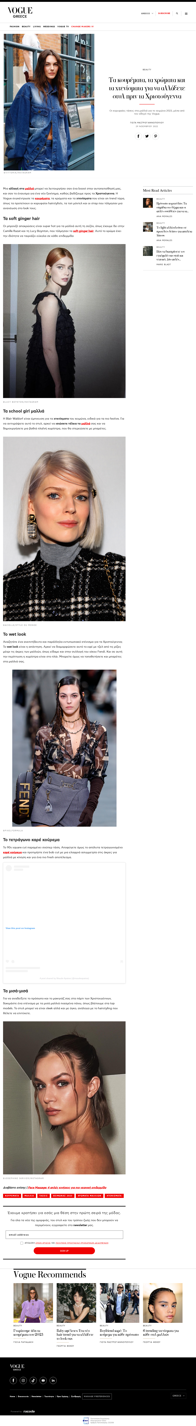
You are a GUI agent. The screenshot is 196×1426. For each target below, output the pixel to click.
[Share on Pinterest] (155, 137)
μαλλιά (29, 188)
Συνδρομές (76, 1396)
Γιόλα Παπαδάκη (23, 1342)
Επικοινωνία (23, 1396)
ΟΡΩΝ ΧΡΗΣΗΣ (42, 1243)
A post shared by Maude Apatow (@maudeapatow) (64, 978)
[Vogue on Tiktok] (33, 1380)
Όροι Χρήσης (62, 1396)
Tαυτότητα (49, 1396)
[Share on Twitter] (147, 137)
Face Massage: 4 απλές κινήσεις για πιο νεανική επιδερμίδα (66, 1187)
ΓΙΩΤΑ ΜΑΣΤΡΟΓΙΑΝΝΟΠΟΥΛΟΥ (147, 123)
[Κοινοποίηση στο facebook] (138, 137)
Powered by (16, 1411)
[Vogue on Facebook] (13, 1380)
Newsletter (36, 1396)
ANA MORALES (164, 216)
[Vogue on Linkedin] (53, 1380)
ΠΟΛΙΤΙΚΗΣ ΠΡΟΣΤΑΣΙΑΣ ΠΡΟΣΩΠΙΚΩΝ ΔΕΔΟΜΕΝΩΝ (82, 1243)
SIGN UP (64, 1250)
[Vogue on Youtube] (43, 1380)
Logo (39, 1368)
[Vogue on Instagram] (23, 1380)
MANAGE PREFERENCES (97, 1396)
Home (12, 1396)
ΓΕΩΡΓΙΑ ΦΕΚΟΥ (65, 1346)
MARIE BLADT (163, 264)
